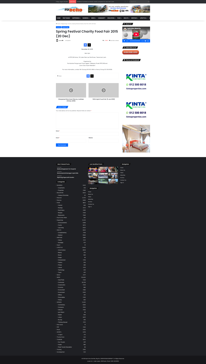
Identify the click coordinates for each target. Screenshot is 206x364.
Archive (90, 201)
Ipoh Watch (61, 312)
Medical (60, 235)
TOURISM (166, 18)
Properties (61, 190)
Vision (89, 196)
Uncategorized (60, 352)
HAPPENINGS (76, 18)
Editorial (60, 309)
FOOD (119, 18)
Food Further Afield (62, 217)
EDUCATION (111, 18)
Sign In (90, 206)
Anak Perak (61, 280)
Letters (60, 317)
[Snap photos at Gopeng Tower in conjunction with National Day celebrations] (93, 169)
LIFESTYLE (143, 18)
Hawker (60, 205)
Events (69, 23)
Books (59, 255)
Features (59, 200)
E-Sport (60, 334)
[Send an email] (62, 40)
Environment (61, 289)
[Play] (124, 41)
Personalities (61, 297)
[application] (136, 34)
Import (58, 245)
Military (60, 294)
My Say (60, 319)
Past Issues (66, 18)
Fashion (60, 262)
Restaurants (61, 215)
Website (91, 137)
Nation (58, 274)
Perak (58, 329)
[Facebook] (85, 45)
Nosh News (61, 210)
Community (61, 282)
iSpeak (60, 314)
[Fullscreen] (148, 41)
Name (58, 131)
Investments (61, 187)
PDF (58, 327)
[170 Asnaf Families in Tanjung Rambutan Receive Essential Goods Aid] (113, 175)
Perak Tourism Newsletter (65, 347)
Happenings (64, 23)
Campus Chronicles (63, 195)
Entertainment (62, 260)
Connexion (61, 307)
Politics (60, 299)
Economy (60, 287)
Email (58, 137)
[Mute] (145, 41)
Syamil (60, 40)
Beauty (60, 252)
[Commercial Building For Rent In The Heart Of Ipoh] (113, 181)
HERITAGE (134, 18)
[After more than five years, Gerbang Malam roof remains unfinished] (93, 181)
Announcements (62, 222)
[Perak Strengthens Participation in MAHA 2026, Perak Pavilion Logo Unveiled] (93, 175)
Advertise (90, 199)
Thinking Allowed (62, 322)
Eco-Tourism (61, 342)
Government (61, 292)
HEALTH (126, 18)
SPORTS (159, 18)
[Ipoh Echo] (71, 9)
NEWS (93, 18)
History (60, 240)
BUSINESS (85, 18)
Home (59, 18)
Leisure (60, 267)
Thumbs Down (60, 337)
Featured (59, 197)
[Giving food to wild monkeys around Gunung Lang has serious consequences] (103, 181)
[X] (89, 45)
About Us (90, 194)
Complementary (62, 232)
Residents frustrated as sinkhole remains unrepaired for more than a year (95, 1)
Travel (59, 272)
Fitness (60, 265)
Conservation (61, 285)
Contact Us (91, 204)
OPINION (151, 18)
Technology (61, 270)
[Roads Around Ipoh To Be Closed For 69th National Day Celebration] (103, 175)
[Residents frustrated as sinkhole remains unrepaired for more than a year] (113, 169)
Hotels (60, 344)
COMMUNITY (101, 18)
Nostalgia (60, 242)
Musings (60, 207)
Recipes (60, 212)
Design (60, 257)
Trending (59, 349)
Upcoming (61, 227)
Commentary (61, 304)
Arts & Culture (61, 250)
